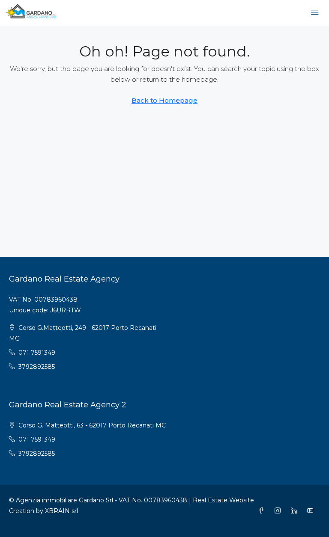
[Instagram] (279, 511)
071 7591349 (36, 352)
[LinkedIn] (295, 511)
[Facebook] (263, 511)
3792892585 (36, 367)
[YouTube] (312, 511)
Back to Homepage (164, 100)
